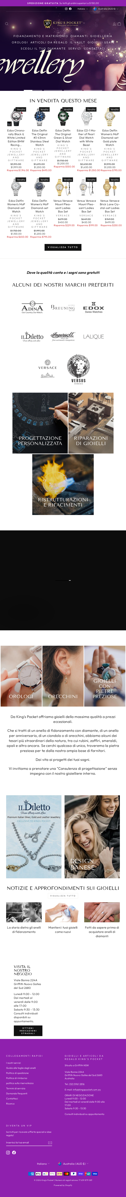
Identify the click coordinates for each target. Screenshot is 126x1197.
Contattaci (94, 48)
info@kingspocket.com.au (87, 1089)
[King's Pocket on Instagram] (8, 1152)
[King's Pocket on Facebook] (14, 1152)
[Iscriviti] (50, 1143)
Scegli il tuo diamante (43, 48)
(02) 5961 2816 (77, 1084)
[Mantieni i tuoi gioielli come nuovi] (63, 912)
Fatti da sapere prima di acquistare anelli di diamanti (102, 931)
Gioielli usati (101, 42)
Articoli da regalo (49, 42)
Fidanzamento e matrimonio (41, 36)
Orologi (20, 42)
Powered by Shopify (63, 1185)
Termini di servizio (16, 1088)
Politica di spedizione (17, 1073)
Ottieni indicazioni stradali (28, 1030)
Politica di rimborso (16, 1078)
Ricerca (10, 1103)
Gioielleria (101, 36)
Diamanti (79, 36)
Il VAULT (77, 42)
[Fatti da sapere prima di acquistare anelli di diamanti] (102, 912)
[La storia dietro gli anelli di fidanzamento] (24, 912)
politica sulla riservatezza (19, 1083)
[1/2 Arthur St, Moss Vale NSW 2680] (63, 1000)
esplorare (18, 621)
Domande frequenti (16, 1093)
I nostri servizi (13, 1062)
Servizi (75, 48)
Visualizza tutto (63, 247)
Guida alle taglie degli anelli (21, 1067)
